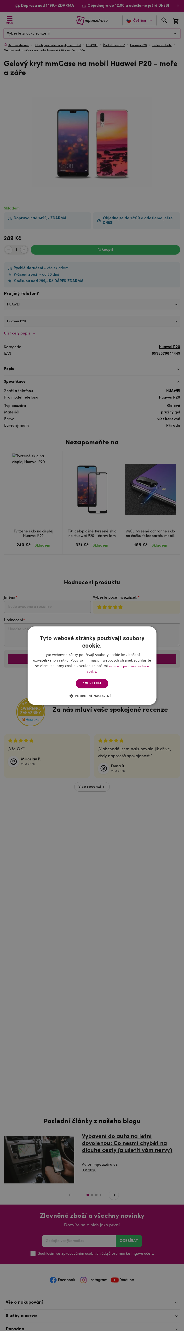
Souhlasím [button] (92, 683)
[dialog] (92, 665)
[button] (92, 696)
